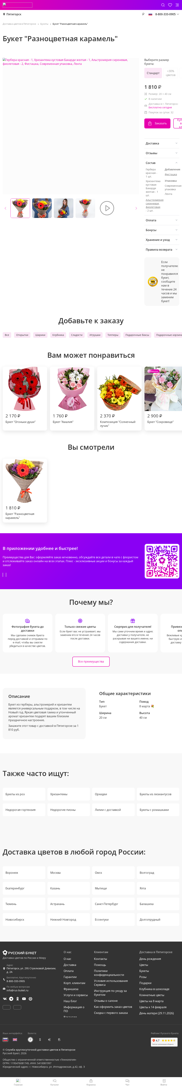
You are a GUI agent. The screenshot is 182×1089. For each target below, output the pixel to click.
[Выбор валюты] (143, 14)
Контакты (100, 959)
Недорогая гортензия (21, 810)
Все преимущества (91, 661)
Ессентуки (102, 920)
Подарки (145, 983)
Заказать (161, 123)
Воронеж (12, 873)
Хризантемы (58, 794)
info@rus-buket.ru (17, 990)
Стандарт (153, 73)
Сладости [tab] (76, 335)
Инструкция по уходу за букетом (110, 993)
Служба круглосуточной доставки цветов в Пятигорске (40, 1049)
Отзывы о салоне (106, 1001)
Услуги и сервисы (76, 995)
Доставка (70, 965)
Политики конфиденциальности (109, 973)
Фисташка (171, 174)
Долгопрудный (150, 920)
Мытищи (101, 888)
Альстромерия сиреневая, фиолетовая (155, 203)
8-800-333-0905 (16, 981)
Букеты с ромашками (154, 810)
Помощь (100, 965)
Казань (55, 888)
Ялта (143, 888)
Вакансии (70, 1017)
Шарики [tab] (40, 335)
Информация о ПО (74, 1009)
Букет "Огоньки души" (21, 418)
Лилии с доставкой (108, 810)
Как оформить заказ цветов (113, 1007)
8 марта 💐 (146, 706)
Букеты (144, 971)
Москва (55, 873)
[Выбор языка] (150, 14)
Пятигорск (13, 14)
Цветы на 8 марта (151, 1001)
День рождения (150, 959)
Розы (142, 977)
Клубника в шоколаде (154, 989)
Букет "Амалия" (63, 418)
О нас (67, 959)
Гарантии (70, 977)
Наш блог (70, 1001)
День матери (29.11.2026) (156, 1013)
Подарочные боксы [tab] (137, 335)
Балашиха (147, 904)
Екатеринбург (15, 888)
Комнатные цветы (151, 995)
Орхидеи (101, 794)
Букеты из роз (15, 794)
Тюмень (11, 904)
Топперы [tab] (113, 335)
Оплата (69, 971)
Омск (98, 873)
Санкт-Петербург (106, 904)
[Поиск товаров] (163, 5)
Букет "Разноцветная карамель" (20, 512)
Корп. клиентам (74, 983)
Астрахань (57, 904)
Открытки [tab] (22, 335)
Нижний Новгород (63, 920)
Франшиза (71, 989)
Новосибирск (15, 920)
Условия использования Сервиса (111, 983)
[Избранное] (170, 5)
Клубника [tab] (58, 335)
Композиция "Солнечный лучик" (117, 420)
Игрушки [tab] (95, 335)
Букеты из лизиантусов (155, 794)
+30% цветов (170, 73)
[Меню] (177, 5)
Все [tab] (7, 335)
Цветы (143, 965)
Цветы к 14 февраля (153, 1007)
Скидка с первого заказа (111, 1013)
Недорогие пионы (63, 810)
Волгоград (147, 873)
